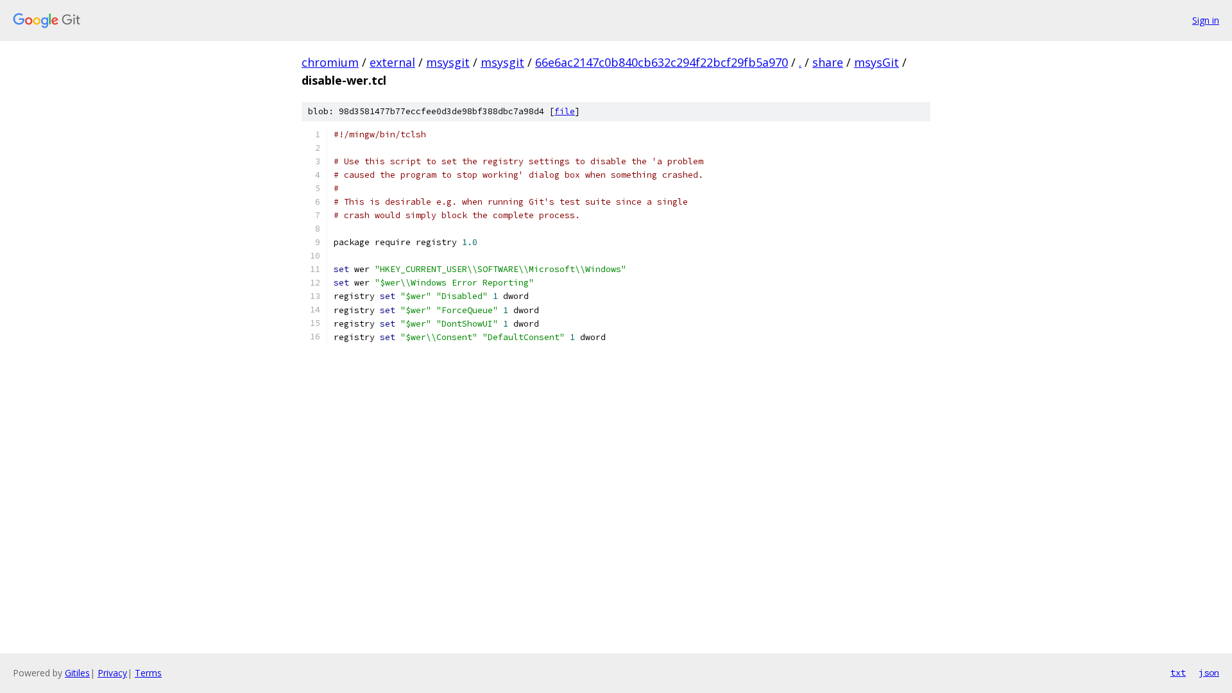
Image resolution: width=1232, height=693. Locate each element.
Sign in (1205, 20)
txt (1178, 672)
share (827, 62)
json (1209, 672)
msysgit (448, 62)
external (392, 62)
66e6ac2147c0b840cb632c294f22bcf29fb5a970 (661, 62)
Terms (148, 673)
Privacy (112, 673)
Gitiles (77, 673)
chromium (330, 62)
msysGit (876, 62)
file (564, 111)
